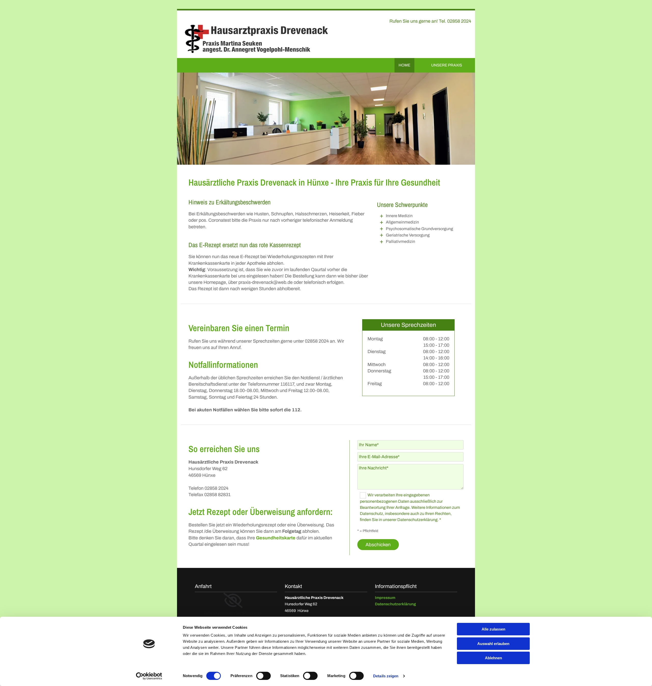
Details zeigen (385, 676)
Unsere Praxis (446, 65)
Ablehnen (493, 658)
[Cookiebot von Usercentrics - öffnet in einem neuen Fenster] (149, 676)
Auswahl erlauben (493, 643)
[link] (232, 600)
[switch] (263, 676)
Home (404, 65)
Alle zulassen (493, 629)
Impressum (385, 598)
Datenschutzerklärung (395, 604)
